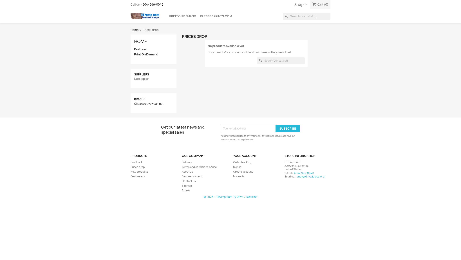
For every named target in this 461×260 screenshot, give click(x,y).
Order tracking (242, 162)
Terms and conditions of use (199, 167)
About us (187, 171)
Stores (186, 190)
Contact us (189, 181)
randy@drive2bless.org (310, 176)
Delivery (187, 162)
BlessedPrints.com (216, 16)
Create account (243, 171)
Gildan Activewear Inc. (148, 104)
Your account (245, 156)
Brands (139, 99)
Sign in (237, 167)
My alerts (239, 176)
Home (140, 41)
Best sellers (138, 176)
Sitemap (187, 185)
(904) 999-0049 (152, 4)
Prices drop (138, 167)
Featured (140, 49)
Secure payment (192, 176)
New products (139, 171)
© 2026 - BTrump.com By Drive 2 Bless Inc (230, 197)
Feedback (136, 162)
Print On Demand (182, 16)
